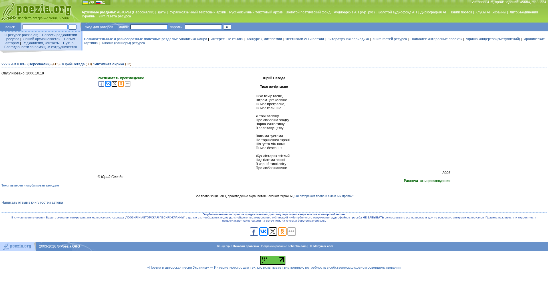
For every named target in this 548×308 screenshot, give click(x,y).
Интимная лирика (109, 64)
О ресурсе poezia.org (22, 35)
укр (91, 2)
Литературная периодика (348, 39)
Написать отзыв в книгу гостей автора (32, 202)
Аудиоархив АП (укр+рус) (354, 12)
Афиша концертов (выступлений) (493, 39)
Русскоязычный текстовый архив (256, 12)
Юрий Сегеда (73, 64)
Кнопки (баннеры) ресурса (123, 43)
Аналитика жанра (193, 39)
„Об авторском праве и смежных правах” (323, 196)
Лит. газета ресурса (115, 16)
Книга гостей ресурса (389, 39)
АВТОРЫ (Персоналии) (135, 12)
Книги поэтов (461, 12)
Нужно (68, 43)
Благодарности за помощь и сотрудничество (40, 47)
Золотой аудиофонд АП (397, 12)
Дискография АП (434, 12)
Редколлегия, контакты (41, 43)
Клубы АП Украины (491, 12)
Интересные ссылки (227, 39)
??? (4, 64)
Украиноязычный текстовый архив (198, 12)
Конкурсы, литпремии (264, 39)
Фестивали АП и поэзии (304, 39)
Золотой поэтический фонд (308, 12)
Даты (162, 12)
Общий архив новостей (42, 39)
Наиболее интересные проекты (436, 39)
